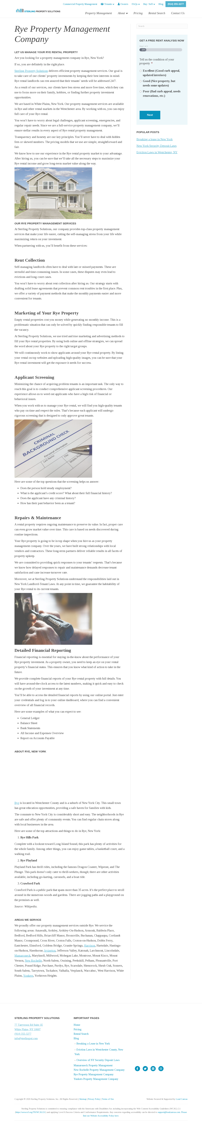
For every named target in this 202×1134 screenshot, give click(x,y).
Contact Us (178, 13)
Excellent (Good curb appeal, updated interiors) (161, 73)
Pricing (138, 13)
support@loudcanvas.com (169, 1112)
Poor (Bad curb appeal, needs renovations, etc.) (161, 93)
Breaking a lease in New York (154, 139)
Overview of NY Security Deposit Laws (97, 1060)
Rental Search (156, 13)
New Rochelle (33, 960)
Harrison (89, 945)
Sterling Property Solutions (31, 70)
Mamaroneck (22, 955)
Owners (124, 4)
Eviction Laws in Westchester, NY (156, 152)
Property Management (98, 13)
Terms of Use (108, 1099)
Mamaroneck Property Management (93, 1065)
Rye (16, 802)
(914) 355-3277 (176, 4)
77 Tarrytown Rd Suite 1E (28, 1024)
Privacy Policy (94, 1099)
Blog (161, 4)
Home (77, 1024)
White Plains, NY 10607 (27, 1029)
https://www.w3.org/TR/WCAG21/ (31, 1112)
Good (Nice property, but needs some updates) (159, 83)
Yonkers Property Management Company (96, 1079)
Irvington (50, 950)
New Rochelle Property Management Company (99, 1069)
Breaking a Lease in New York (93, 1043)
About (121, 13)
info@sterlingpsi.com (26, 1038)
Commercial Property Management (80, 4)
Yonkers (28, 975)
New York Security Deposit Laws (156, 145)
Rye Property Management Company (94, 1074)
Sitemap (82, 1099)
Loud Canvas (182, 1099)
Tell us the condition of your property (156, 61)
